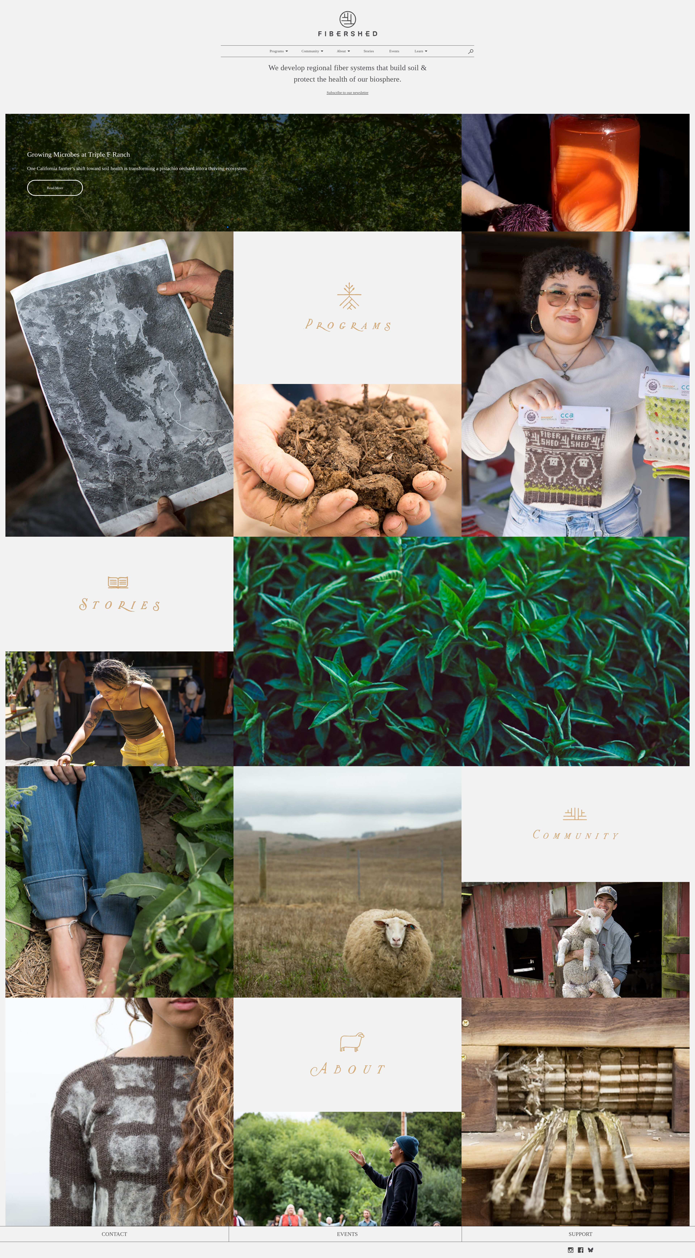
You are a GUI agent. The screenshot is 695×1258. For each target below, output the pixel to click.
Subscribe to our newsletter (347, 92)
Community (310, 51)
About (341, 51)
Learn (419, 51)
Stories (369, 51)
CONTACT (114, 1234)
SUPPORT (580, 1234)
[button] (222, 227)
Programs (277, 51)
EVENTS (347, 1234)
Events (394, 51)
